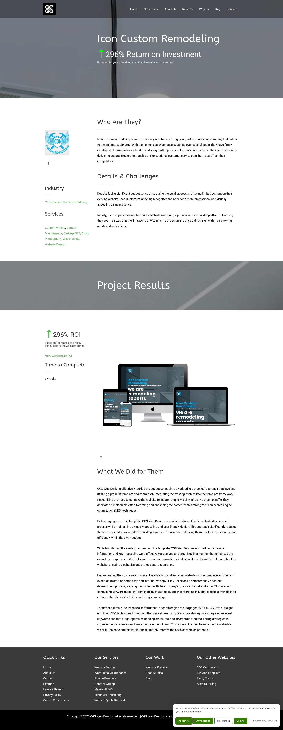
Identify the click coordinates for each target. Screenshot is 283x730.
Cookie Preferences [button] (56, 700)
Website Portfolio (157, 667)
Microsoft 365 (103, 689)
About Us (49, 673)
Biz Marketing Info (208, 673)
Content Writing (55, 227)
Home (47, 667)
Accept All (184, 721)
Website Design (55, 244)
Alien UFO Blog (206, 684)
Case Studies (154, 673)
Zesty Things (205, 678)
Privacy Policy (52, 695)
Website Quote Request (109, 700)
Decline (241, 721)
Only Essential (203, 721)
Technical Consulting (108, 695)
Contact (48, 678)
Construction (53, 202)
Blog (148, 678)
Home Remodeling (75, 202)
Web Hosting (71, 238)
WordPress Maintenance (110, 673)
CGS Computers (207, 667)
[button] (157, 9)
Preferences (223, 721)
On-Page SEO (71, 233)
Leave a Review (53, 689)
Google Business (105, 678)
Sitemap (48, 684)
